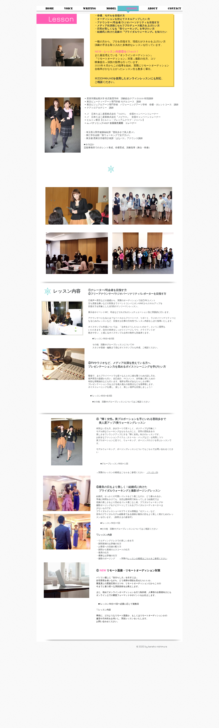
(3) (157, 472)
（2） (153, 472)
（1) (148, 472)
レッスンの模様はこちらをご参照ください (147, 558)
